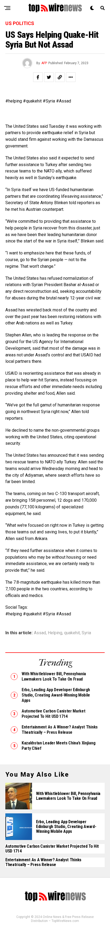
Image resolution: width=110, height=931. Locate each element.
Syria (86, 633)
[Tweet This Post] (49, 77)
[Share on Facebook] (38, 77)
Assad (40, 633)
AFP (44, 63)
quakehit (72, 633)
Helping (55, 633)
